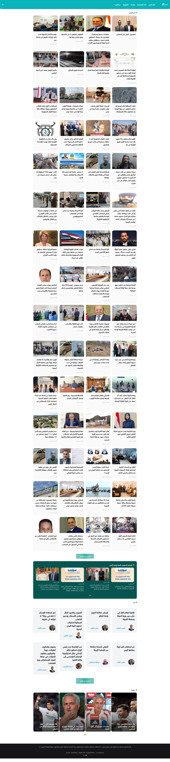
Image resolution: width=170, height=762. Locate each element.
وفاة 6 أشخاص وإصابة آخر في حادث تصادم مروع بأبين (99, 361)
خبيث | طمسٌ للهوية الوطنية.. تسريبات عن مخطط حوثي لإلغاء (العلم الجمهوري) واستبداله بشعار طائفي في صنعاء (72, 253)
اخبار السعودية (141, 4)
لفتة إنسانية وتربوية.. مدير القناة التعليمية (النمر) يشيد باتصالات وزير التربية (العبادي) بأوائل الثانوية (72, 434)
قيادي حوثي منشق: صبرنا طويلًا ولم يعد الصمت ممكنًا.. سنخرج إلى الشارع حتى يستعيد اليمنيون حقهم (124, 253)
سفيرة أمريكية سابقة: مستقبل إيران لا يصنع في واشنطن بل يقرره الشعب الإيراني (47, 252)
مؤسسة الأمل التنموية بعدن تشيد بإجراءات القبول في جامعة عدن (46, 37)
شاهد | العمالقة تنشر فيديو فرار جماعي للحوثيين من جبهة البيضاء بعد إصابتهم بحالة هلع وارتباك (124, 108)
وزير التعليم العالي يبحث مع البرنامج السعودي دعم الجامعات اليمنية (124, 587)
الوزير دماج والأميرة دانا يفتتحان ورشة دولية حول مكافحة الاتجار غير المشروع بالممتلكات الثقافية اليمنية (46, 363)
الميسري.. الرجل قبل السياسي (125, 34)
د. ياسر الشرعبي (68, 666)
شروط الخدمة (74, 752)
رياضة (133, 4)
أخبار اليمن (152, 4)
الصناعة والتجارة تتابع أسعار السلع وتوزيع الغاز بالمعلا (98, 71)
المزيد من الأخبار (85, 556)
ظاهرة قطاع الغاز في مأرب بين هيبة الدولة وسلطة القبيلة (125, 615)
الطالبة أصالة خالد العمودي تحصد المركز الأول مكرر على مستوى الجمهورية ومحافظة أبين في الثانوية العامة (124, 74)
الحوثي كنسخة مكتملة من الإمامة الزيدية (99, 647)
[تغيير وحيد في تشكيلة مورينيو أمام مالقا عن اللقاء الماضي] (72, 712)
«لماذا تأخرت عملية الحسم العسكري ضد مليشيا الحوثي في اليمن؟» (98, 469)
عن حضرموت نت (100, 752)
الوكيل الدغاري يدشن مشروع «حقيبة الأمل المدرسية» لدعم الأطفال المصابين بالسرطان (73, 141)
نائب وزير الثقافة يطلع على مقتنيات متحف (74, 325)
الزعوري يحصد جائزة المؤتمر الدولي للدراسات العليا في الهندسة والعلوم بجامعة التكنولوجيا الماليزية (100, 214)
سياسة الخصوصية (90, 752)
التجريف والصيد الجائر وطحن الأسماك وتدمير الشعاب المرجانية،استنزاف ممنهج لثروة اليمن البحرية (72, 620)
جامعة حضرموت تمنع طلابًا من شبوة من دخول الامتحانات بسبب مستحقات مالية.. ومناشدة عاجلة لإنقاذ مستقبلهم (46, 504)
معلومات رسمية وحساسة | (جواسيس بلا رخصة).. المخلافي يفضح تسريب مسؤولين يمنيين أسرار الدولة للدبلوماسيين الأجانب (98, 38)
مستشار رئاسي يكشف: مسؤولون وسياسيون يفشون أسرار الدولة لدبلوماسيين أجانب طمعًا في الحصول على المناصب (72, 540)
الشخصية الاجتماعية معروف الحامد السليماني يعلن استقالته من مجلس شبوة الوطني (73, 469)
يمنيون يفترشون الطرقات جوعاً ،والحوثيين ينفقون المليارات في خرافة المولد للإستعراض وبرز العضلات (46, 654)
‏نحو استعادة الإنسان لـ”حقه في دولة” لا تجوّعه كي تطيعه (47, 615)
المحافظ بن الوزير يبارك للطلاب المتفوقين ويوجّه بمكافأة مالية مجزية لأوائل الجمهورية (46, 108)
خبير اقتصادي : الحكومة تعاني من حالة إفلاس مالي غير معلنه (46, 537)
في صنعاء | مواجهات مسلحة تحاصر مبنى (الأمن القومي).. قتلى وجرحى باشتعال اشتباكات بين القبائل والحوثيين (47, 214)
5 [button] (84, 595)
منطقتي (117, 4)
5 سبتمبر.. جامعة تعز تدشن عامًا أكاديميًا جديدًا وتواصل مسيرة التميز (72, 174)
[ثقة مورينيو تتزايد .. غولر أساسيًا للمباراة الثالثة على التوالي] (46, 712)
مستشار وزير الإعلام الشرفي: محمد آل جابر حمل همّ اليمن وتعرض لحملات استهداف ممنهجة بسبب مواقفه (48, 587)
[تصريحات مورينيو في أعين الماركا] (98, 712)
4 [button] (85, 595)
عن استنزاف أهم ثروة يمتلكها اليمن (125, 647)
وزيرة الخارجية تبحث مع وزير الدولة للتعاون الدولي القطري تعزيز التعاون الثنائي (124, 434)
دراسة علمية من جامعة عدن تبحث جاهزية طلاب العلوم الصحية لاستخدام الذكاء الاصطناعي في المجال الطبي (46, 399)
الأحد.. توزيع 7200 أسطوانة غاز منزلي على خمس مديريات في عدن (46, 174)
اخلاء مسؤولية (82, 752)
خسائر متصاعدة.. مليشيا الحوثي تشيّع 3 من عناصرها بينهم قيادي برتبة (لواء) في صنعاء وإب (72, 108)
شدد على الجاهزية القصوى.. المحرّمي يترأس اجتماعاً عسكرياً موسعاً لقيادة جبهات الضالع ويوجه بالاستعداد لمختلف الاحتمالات (99, 290)
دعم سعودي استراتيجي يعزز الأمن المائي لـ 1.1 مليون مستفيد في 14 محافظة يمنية (46, 434)
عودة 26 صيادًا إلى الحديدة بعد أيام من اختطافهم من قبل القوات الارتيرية (98, 502)
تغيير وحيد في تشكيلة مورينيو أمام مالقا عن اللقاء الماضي (72, 727)
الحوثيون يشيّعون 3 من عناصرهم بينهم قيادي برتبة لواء (72, 35)
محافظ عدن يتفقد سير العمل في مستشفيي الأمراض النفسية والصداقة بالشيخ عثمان (98, 538)
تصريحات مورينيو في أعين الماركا (100, 727)
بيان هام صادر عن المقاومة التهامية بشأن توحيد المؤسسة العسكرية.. (47, 141)
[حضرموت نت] (165, 4)
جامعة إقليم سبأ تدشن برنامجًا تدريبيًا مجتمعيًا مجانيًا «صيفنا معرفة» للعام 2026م (125, 502)
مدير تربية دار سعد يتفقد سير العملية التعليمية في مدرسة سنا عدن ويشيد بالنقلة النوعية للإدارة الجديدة (124, 328)
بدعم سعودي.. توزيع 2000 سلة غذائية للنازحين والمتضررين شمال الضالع (72, 287)
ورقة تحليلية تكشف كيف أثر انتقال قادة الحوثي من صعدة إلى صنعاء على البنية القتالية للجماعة (124, 398)
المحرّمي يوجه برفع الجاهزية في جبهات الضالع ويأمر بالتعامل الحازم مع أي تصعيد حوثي (73, 502)
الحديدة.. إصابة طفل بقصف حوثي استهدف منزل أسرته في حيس (99, 108)
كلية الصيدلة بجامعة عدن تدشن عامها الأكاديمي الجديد (99, 250)
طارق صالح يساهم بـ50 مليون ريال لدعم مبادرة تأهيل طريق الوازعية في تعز (125, 141)
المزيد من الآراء (85, 680)
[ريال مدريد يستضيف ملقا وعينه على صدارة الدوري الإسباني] (124, 712)
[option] (122, 579)
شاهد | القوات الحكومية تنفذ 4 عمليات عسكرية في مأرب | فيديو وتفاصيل (98, 141)
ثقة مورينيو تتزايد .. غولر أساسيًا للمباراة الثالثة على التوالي (48, 726)
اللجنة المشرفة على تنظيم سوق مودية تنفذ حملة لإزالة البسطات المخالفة (125, 287)
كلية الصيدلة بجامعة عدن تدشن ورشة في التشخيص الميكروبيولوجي (73, 213)
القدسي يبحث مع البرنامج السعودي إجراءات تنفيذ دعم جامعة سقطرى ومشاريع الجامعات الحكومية (99, 587)
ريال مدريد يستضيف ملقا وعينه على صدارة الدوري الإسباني (126, 726)
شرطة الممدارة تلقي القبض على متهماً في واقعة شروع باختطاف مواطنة (98, 174)
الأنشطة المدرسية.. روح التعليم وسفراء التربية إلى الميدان (73, 396)
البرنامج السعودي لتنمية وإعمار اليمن (121, 564)
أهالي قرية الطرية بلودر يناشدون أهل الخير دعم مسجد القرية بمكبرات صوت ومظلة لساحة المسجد (98, 435)
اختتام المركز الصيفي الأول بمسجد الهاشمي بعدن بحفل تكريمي (126, 538)
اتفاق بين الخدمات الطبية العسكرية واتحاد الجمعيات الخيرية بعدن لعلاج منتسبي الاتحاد (124, 469)
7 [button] (81, 595)
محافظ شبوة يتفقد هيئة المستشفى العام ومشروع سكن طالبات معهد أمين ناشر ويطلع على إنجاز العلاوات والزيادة (72, 588)
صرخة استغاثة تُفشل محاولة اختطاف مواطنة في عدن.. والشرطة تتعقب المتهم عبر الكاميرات (74, 363)
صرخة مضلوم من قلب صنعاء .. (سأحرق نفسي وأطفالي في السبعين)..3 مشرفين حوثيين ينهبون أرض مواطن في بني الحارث (124, 177)
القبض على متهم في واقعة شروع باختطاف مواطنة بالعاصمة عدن (46, 469)
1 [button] (89, 595)
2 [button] (88, 595)
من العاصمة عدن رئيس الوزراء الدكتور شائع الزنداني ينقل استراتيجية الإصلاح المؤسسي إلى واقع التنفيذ (72, 652)
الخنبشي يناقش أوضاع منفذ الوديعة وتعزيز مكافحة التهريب (99, 396)
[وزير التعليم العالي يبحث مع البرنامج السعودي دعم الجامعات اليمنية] (122, 575)
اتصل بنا (68, 752)
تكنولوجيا (126, 4)
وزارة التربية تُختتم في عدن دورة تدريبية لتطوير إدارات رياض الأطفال (125, 362)
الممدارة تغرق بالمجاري (75, 69)
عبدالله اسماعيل (94, 662)
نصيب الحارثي (120, 628)
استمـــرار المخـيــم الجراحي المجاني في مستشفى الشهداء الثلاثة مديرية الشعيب (46, 326)
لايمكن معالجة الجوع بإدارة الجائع (99, 613)
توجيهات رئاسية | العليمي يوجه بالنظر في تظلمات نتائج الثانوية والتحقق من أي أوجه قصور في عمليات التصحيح (99, 328)
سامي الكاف (94, 628)
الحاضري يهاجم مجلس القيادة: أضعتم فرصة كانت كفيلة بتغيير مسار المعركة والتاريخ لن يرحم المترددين (46, 289)
